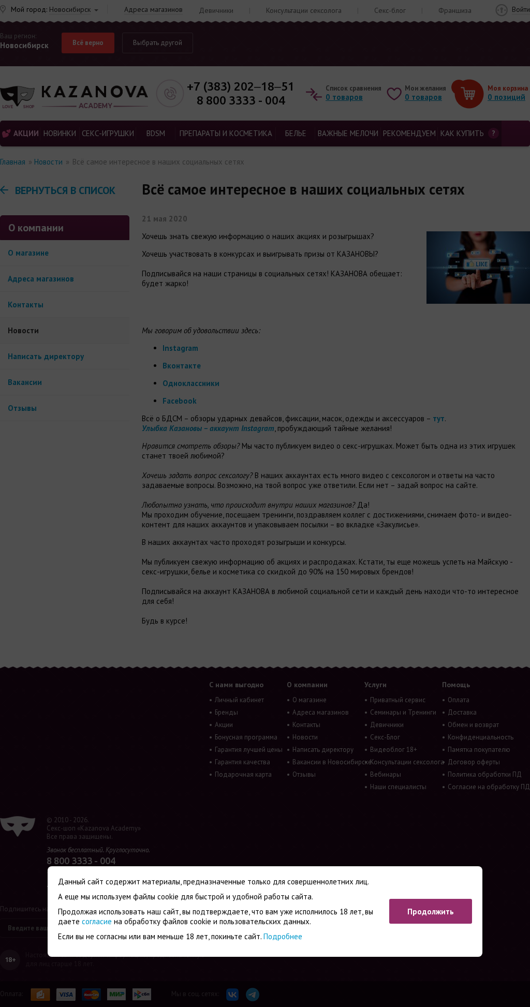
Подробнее (282, 936)
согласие (97, 921)
